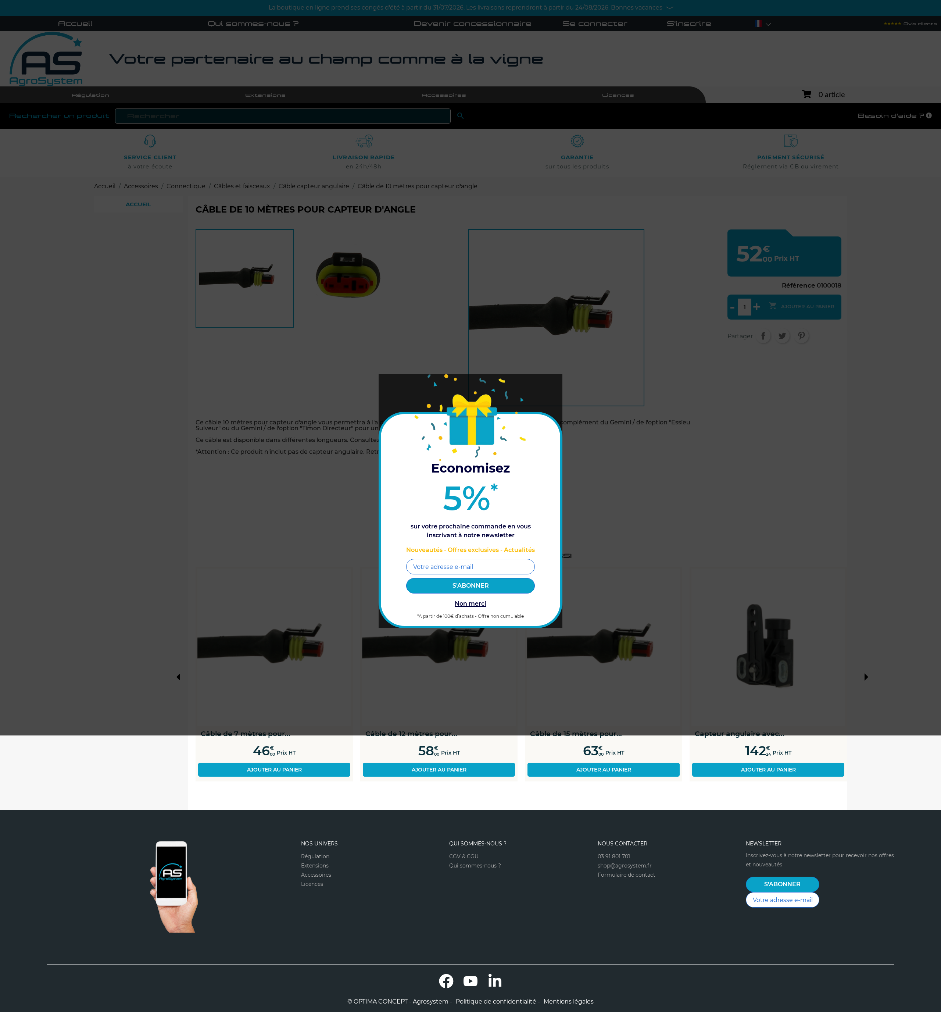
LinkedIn (494, 981)
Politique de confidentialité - (498, 1002)
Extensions (315, 865)
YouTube (470, 981)
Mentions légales (569, 1002)
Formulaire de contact (626, 875)
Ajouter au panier (274, 769)
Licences (312, 884)
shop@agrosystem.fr (625, 865)
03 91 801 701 (614, 856)
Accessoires (316, 875)
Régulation (315, 856)
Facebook (446, 981)
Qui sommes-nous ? (475, 865)
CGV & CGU (464, 856)
